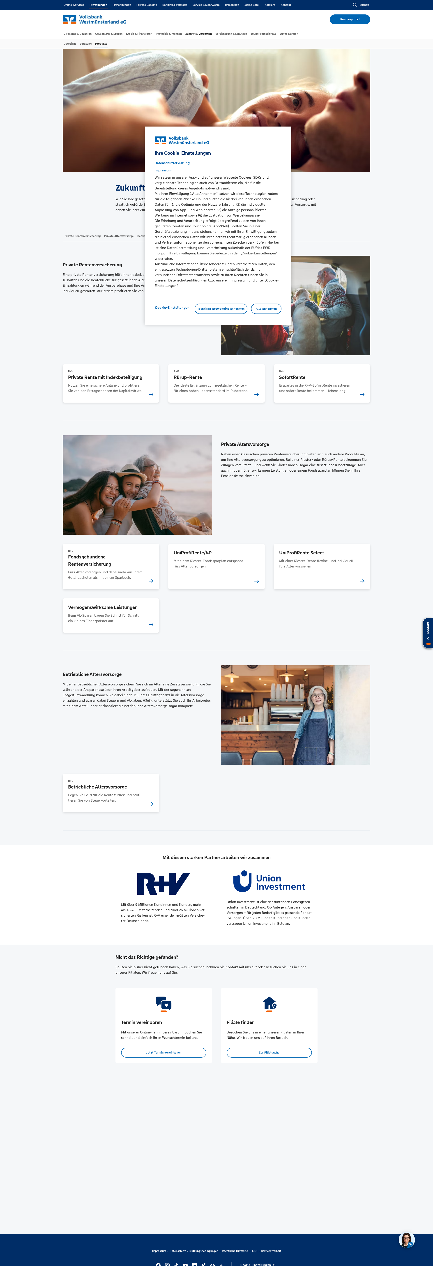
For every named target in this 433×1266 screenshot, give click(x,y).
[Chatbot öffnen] (407, 1240)
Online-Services (74, 5)
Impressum (159, 1251)
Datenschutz (178, 1251)
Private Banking (146, 5)
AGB (254, 1251)
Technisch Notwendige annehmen (221, 309)
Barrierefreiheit (271, 1251)
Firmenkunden (122, 5)
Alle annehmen (266, 309)
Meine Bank (251, 5)
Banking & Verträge (174, 5)
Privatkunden (98, 5)
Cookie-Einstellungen (172, 308)
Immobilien (232, 5)
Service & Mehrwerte (206, 5)
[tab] (77, 33)
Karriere (270, 5)
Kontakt (286, 5)
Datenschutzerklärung (172, 163)
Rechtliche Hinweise (235, 1251)
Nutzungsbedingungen (203, 1251)
